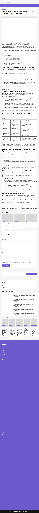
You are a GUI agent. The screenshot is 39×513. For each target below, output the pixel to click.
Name (3, 252)
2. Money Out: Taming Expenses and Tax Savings (12, 59)
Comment (4, 239)
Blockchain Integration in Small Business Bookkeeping (31, 224)
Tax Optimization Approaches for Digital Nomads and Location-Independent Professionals (28, 207)
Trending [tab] (11, 291)
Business (3, 282)
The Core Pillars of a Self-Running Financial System (12, 57)
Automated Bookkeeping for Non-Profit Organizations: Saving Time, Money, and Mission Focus (7, 226)
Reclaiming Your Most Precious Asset (10, 64)
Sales (3, 285)
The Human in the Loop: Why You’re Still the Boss (12, 63)
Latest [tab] (3, 291)
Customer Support (5, 284)
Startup (3, 287)
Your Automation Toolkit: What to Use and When (12, 60)
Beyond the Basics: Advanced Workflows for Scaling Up (13, 62)
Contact (10, 507)
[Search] (36, 6)
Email (21, 252)
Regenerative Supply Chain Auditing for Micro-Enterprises (23, 309)
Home (3, 507)
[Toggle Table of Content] (21, 55)
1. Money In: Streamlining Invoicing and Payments (12, 58)
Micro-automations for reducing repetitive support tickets (23, 313)
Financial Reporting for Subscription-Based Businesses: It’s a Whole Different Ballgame (9, 207)
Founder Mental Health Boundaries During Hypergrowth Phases (24, 295)
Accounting (4, 9)
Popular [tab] (6, 291)
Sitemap (6, 507)
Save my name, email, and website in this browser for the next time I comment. (17, 262)
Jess (10, 15)
